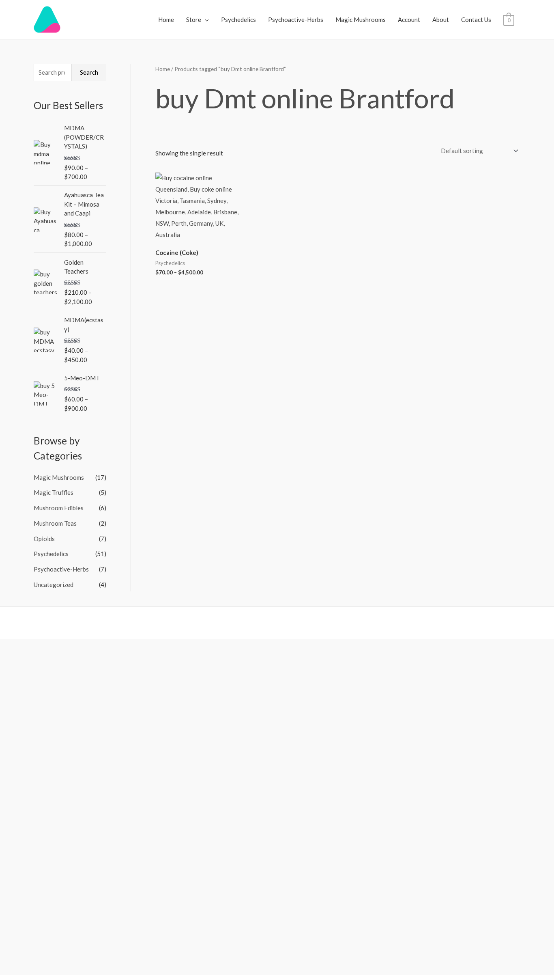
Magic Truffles (53, 492)
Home (166, 19)
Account (409, 19)
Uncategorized (53, 584)
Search (89, 72)
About (440, 19)
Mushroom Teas (55, 523)
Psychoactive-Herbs (295, 19)
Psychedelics (238, 19)
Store (193, 19)
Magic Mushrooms (360, 19)
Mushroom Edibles (59, 507)
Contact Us (476, 19)
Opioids (44, 538)
